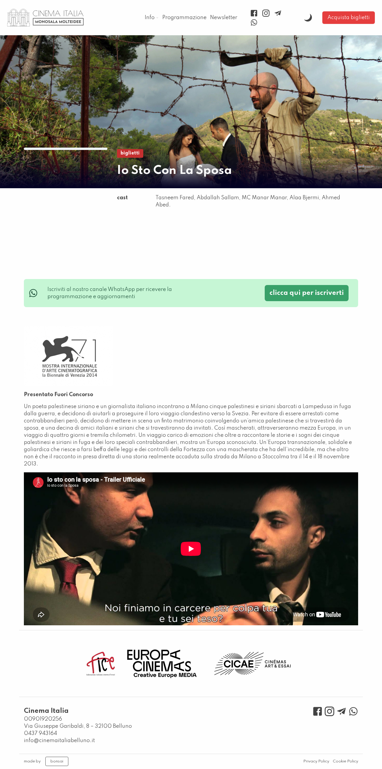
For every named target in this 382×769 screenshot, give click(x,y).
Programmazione (184, 17)
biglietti (130, 153)
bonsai (56, 761)
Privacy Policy (316, 761)
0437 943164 (40, 733)
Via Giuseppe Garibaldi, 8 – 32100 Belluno (78, 726)
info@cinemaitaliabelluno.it (59, 740)
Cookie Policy (345, 761)
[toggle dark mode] (308, 17)
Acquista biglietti (348, 17)
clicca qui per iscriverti (306, 293)
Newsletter (223, 17)
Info (150, 17)
